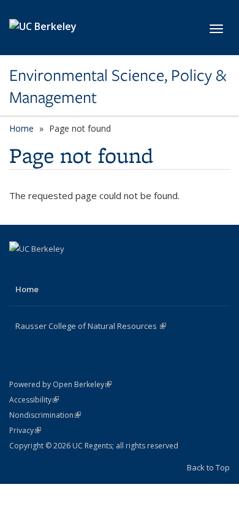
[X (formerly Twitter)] (44, 269)
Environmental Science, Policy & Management (117, 86)
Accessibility (34, 399)
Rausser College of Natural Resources (90, 325)
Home (21, 128)
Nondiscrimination (45, 415)
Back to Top (208, 467)
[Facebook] (20, 269)
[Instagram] (68, 269)
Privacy (25, 430)
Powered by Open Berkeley (60, 384)
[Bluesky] (92, 269)
